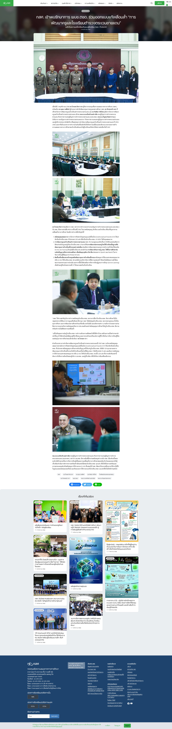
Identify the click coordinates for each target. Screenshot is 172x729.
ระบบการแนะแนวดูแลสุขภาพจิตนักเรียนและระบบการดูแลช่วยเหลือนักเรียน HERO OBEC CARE (116, 688)
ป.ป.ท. (44, 706)
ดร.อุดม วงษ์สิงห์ (80, 474)
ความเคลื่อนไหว (89, 3)
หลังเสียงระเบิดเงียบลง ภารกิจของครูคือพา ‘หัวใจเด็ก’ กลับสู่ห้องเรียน (49, 526)
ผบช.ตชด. (75, 478)
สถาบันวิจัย (54, 3)
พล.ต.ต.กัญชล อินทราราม (104, 478)
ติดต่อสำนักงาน (131, 678)
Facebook (128, 703)
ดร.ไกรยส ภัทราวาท (68, 474)
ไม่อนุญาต (117, 725)
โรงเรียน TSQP (111, 700)
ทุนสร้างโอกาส (66, 3)
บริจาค (159, 3)
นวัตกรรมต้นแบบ (112, 684)
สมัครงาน (119, 3)
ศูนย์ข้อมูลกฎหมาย (92, 686)
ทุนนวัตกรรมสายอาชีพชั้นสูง (115, 669)
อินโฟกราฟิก (110, 502)
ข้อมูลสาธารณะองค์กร (93, 666)
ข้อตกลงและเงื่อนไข (132, 675)
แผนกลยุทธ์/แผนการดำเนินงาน (95, 672)
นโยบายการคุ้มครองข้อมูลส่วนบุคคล (134, 695)
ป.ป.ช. (33, 706)
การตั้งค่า (107, 725)
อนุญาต (127, 725)
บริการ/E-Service (132, 683)
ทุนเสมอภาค (110, 666)
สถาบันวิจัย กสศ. (131, 669)
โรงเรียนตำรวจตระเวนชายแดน (106, 474)
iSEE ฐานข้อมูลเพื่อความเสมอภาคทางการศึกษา (116, 696)
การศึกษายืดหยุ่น (112, 693)
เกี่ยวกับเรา (43, 3)
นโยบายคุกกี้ (59, 726)
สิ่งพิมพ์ (73, 539)
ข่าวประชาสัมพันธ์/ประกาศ (133, 689)
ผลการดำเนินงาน (92, 675)
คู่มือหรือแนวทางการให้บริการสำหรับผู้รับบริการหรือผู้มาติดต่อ (96, 690)
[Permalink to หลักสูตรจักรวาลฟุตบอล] (86, 560)
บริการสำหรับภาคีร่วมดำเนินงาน (135, 681)
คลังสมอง (101, 3)
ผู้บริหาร (90, 683)
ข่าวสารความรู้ (85, 11)
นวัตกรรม (77, 3)
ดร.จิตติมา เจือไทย (92, 474)
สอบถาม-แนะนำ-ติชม (132, 692)
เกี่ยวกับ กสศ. (91, 664)
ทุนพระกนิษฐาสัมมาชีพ (113, 679)
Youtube (131, 703)
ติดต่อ (110, 3)
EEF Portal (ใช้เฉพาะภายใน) (95, 693)
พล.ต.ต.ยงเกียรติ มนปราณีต (88, 478)
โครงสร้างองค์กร (92, 678)
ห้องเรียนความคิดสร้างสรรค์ (115, 706)
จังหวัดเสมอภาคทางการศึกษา (115, 703)
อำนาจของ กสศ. (92, 669)
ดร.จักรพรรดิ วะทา (65, 478)
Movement (38, 502)
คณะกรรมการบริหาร (93, 681)
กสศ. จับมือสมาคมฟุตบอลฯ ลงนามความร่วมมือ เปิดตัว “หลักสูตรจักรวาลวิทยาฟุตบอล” (49, 599)
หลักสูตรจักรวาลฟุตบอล (79, 586)
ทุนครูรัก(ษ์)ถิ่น (111, 672)
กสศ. (59, 474)
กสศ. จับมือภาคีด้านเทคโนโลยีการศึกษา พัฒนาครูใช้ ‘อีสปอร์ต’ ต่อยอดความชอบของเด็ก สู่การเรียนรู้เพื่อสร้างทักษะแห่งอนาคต (86, 527)
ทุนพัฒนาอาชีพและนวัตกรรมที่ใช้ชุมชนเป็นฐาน (116, 675)
